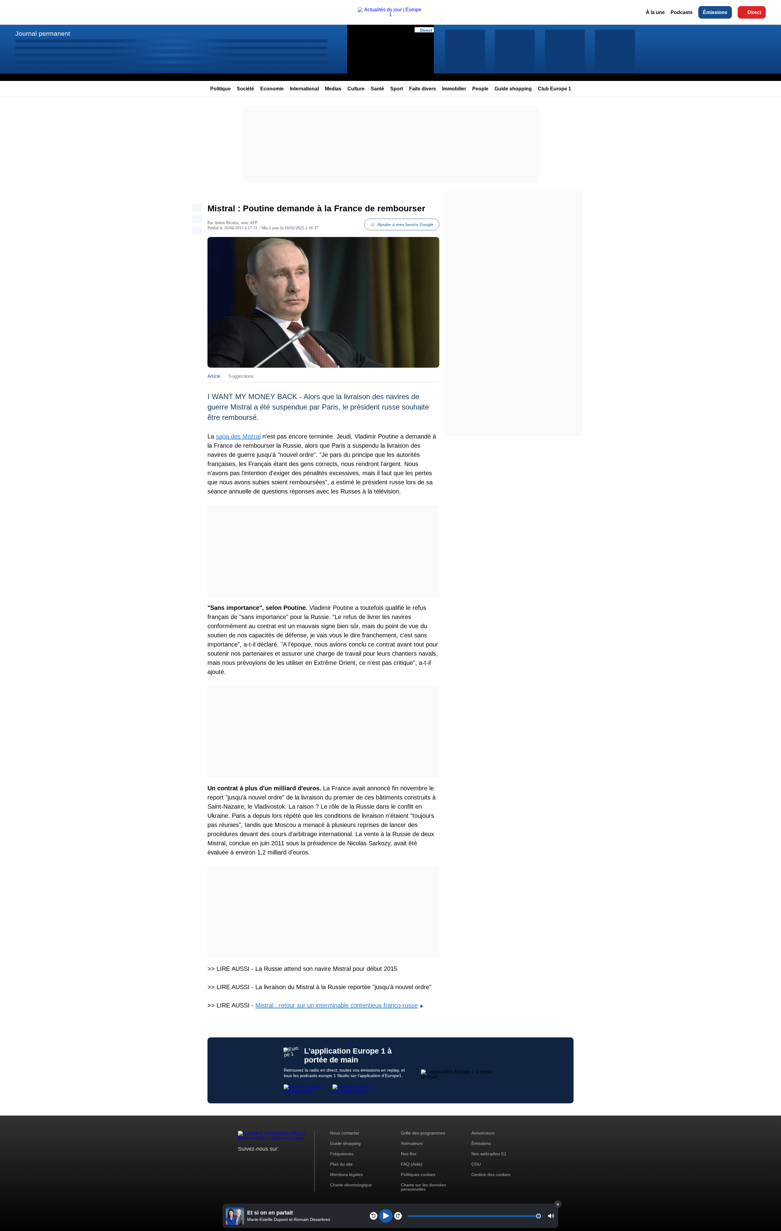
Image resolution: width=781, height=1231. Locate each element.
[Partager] (197, 208)
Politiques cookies (418, 1174)
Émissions (715, 12)
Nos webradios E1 (488, 1153)
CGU (476, 1164)
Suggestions (241, 376)
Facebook (262, 1160)
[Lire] (386, 1216)
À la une (655, 12)
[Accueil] (390, 14)
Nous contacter (344, 1133)
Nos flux (408, 1153)
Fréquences (341, 1153)
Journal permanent (42, 33)
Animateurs (412, 1143)
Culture (356, 88)
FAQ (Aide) (411, 1164)
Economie (272, 88)
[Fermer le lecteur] (557, 1204)
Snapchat (283, 1160)
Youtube (273, 1160)
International (304, 88)
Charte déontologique (351, 1184)
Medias (333, 88)
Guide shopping (513, 88)
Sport (396, 88)
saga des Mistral (238, 436)
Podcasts (682, 12)
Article (213, 376)
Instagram (252, 1160)
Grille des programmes (423, 1133)
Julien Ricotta (226, 222)
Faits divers (422, 88)
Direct (754, 12)
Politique (220, 88)
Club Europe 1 (554, 88)
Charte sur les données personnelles (423, 1187)
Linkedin (293, 1160)
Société (245, 88)
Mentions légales (346, 1174)
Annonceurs (483, 1133)
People (480, 88)
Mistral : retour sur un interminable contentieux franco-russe (336, 1005)
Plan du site (341, 1164)
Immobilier (454, 88)
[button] (551, 1215)
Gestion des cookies (490, 1174)
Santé (377, 88)
